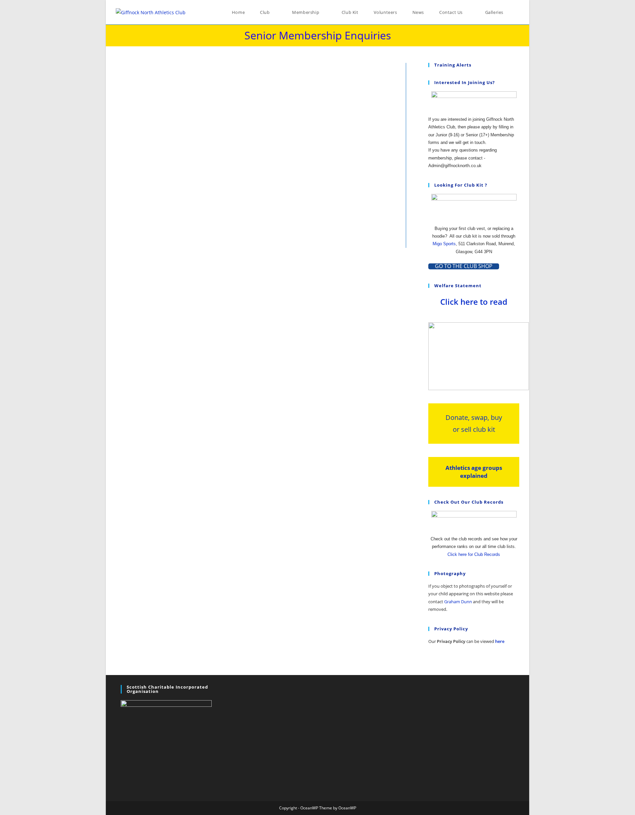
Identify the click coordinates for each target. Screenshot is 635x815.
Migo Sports (444, 243)
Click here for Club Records (473, 554)
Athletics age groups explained (473, 471)
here (499, 641)
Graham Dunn (458, 602)
